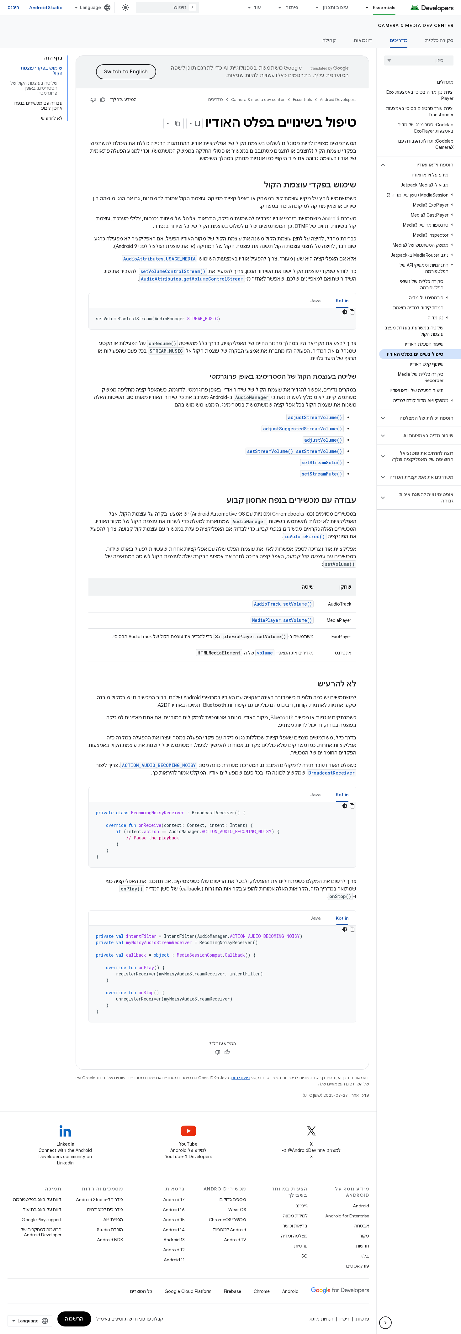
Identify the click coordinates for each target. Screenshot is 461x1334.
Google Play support (41, 1219)
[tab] (342, 300)
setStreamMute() (322, 474)
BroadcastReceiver (331, 773)
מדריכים (399, 40)
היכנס (13, 7)
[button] (424, 165)
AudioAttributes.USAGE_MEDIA (159, 259)
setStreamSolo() (322, 462)
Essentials (384, 7)
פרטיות (301, 1246)
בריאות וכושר (295, 1226)
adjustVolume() (323, 440)
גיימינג (302, 1206)
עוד (257, 7)
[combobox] (167, 7)
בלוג (365, 1256)
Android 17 (174, 1199)
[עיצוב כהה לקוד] (344, 312)
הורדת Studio (110, 1229)
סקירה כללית (439, 40)
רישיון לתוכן (240, 1077)
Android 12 (174, 1250)
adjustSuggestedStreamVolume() (302, 429)
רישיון (344, 1318)
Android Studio (45, 7)
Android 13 (174, 1239)
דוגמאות (362, 40)
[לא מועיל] (93, 99)
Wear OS (237, 1209)
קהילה (329, 40)
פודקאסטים (357, 1266)
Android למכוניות (229, 1229)
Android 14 (174, 1229)
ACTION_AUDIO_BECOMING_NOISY (159, 765)
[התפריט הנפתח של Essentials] (364, 7)
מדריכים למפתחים (105, 1209)
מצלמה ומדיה (294, 1236)
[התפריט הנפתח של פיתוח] (276, 7)
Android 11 (174, 1260)
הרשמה (74, 1319)
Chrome (262, 1291)
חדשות (362, 1246)
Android (361, 1206)
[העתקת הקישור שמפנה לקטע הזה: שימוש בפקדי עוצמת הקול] (258, 185)
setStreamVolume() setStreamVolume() (294, 451)
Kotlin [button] (342, 300)
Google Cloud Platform (188, 1291)
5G (304, 1256)
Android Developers (338, 99)
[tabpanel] (222, 318)
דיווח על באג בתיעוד (42, 1209)
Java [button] (315, 300)
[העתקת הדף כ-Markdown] (177, 123)
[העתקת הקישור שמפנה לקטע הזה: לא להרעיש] (311, 684)
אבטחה (361, 1226)
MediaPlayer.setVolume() (282, 620)
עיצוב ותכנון (335, 7)
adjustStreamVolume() (315, 417)
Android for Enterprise (347, 1216)
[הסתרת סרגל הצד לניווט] (385, 1322)
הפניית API (113, 1219)
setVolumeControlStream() (172, 271)
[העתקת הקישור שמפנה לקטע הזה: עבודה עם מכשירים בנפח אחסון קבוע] (220, 501)
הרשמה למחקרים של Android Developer (41, 1232)
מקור (364, 1236)
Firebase (232, 1291)
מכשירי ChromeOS (227, 1219)
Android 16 (174, 1209)
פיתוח (291, 7)
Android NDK (110, 1239)
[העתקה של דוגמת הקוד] (352, 312)
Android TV (235, 1239)
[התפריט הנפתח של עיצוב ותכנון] (314, 7)
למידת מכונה (295, 1216)
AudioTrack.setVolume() (283, 604)
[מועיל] (102, 99)
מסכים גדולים (233, 1199)
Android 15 (174, 1219)
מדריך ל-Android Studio (99, 1199)
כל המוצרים (141, 1291)
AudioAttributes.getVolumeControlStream (192, 279)
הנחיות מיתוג (321, 1318)
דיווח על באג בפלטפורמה (37, 1199)
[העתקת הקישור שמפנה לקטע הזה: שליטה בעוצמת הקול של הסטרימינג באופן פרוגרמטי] (203, 377)
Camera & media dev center (416, 25)
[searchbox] (418, 60)
